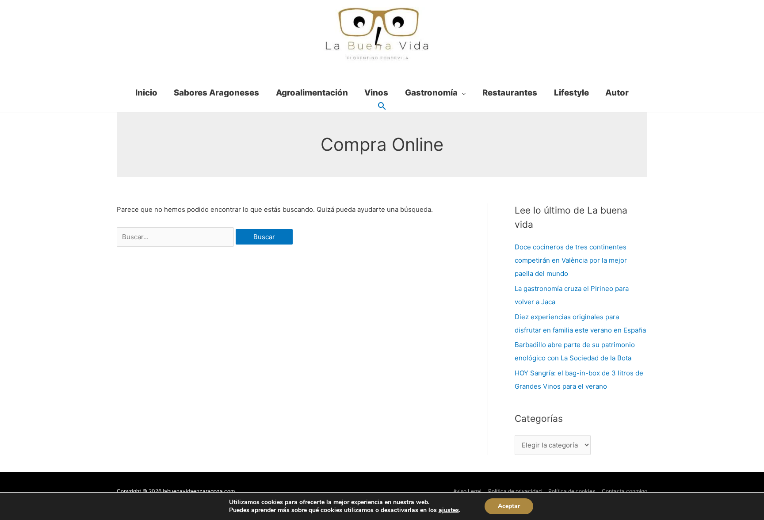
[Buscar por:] (176, 237)
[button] (382, 106)
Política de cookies (571, 491)
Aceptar (509, 506)
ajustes (449, 510)
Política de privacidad (515, 491)
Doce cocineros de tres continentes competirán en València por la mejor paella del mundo (571, 260)
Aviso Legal (467, 491)
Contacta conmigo (624, 491)
